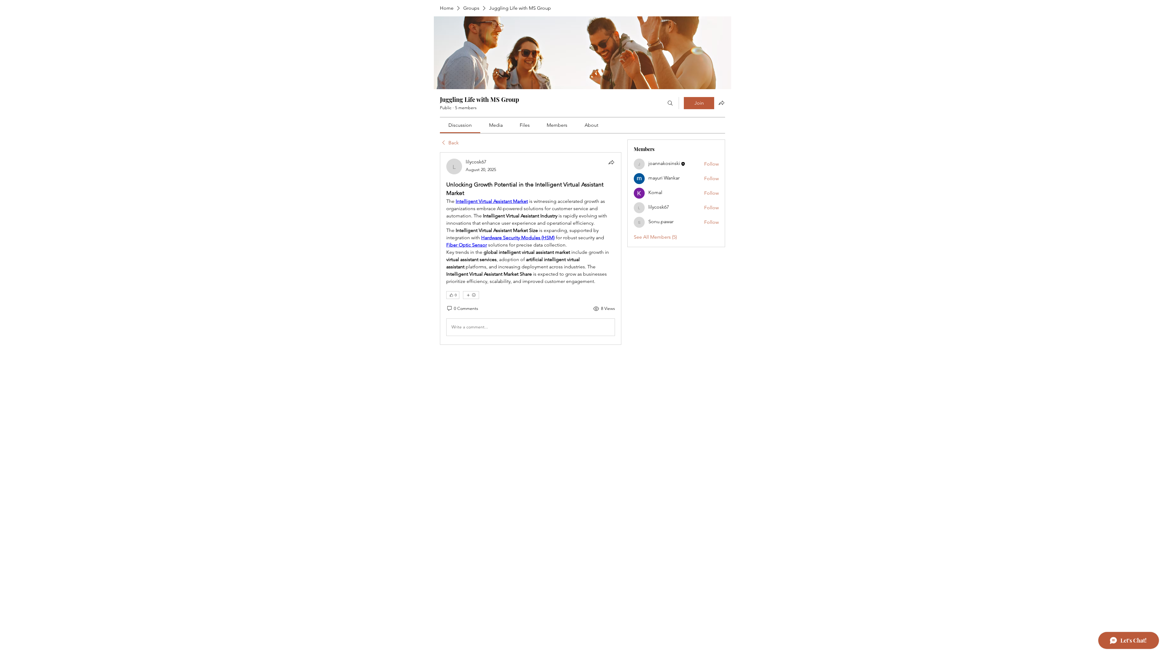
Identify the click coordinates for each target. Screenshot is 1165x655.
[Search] (670, 103)
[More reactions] (471, 295)
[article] (530, 248)
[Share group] (721, 102)
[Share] (611, 162)
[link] (460, 125)
